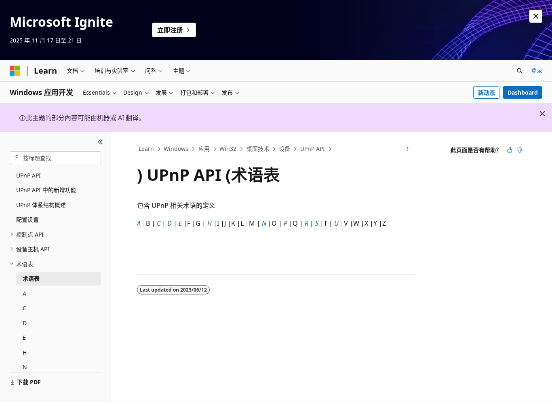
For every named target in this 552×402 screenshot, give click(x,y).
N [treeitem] (25, 367)
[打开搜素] (520, 70)
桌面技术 (258, 148)
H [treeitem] (25, 352)
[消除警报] (535, 16)
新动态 (486, 92)
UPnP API (312, 148)
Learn (146, 148)
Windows (176, 148)
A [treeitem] (24, 293)
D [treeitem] (25, 323)
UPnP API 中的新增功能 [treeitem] (46, 190)
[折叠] (100, 141)
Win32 (227, 148)
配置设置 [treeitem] (27, 219)
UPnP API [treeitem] (28, 175)
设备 (284, 148)
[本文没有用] (519, 150)
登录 (536, 70)
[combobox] (55, 157)
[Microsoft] (15, 71)
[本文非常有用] (509, 150)
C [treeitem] (24, 308)
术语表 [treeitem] (31, 278)
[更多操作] (408, 149)
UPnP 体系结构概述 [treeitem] (41, 205)
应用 (204, 148)
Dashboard (523, 92)
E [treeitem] (24, 337)
